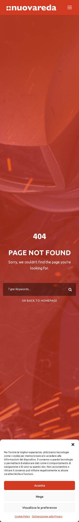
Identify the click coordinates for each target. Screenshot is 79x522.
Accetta (39, 485)
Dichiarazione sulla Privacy (47, 516)
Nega (39, 496)
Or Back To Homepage (39, 300)
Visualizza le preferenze (39, 507)
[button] (73, 445)
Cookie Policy (22, 516)
